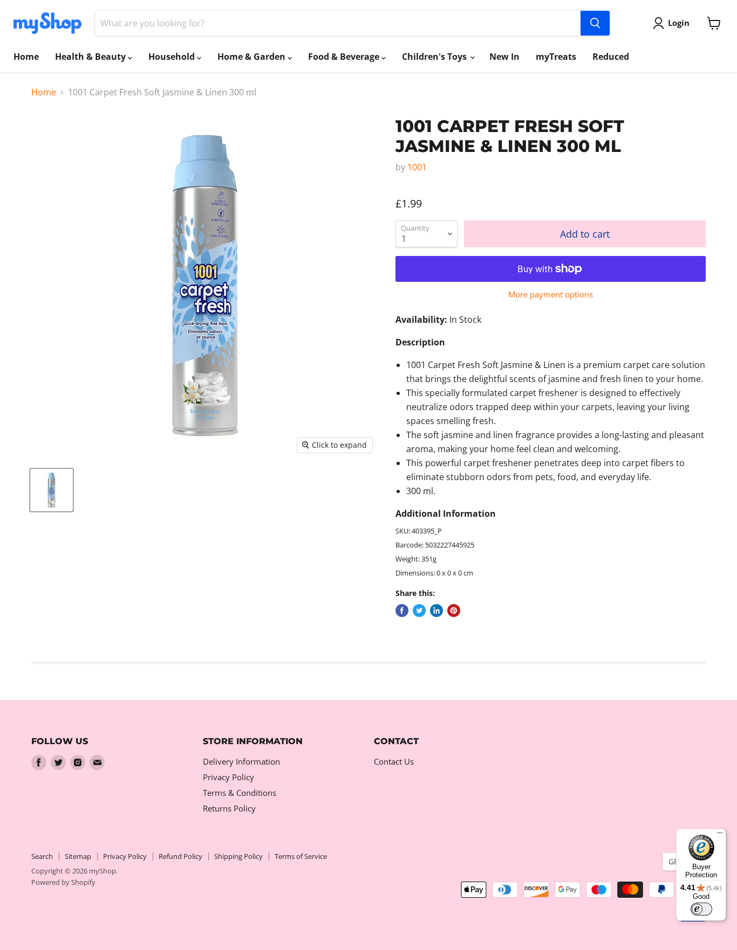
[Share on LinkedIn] (436, 610)
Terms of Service (301, 856)
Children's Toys (435, 57)
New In (504, 57)
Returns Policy (229, 808)
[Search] (595, 23)
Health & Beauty (91, 57)
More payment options (550, 294)
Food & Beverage (344, 57)
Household (172, 57)
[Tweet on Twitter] (419, 610)
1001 (417, 167)
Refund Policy (180, 856)
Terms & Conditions (239, 792)
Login (679, 22)
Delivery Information (241, 761)
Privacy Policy (228, 777)
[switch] (701, 909)
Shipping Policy (238, 856)
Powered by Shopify (63, 882)
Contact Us (394, 761)
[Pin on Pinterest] (453, 610)
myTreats (556, 57)
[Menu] (719, 835)
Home (26, 57)
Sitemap (78, 856)
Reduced (610, 57)
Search (42, 856)
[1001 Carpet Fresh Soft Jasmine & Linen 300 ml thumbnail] (51, 490)
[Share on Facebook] (401, 610)
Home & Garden (252, 57)
